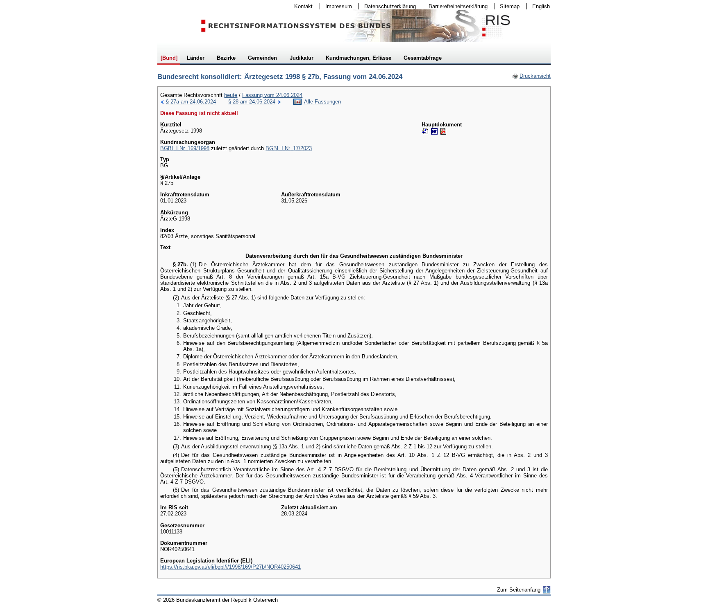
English (541, 6)
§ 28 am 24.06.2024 (251, 102)
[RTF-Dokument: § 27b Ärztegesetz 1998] (434, 131)
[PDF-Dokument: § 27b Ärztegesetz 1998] (443, 131)
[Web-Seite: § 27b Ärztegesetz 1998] (425, 131)
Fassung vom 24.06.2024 (272, 95)
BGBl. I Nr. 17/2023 (289, 148)
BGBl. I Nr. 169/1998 (184, 148)
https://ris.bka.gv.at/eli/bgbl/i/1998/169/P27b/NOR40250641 (230, 567)
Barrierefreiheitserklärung (455, 6)
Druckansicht (531, 76)
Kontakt (301, 6)
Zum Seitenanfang (518, 590)
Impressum (336, 6)
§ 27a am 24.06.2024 (191, 102)
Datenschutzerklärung (387, 6)
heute (230, 95)
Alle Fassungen (322, 102)
